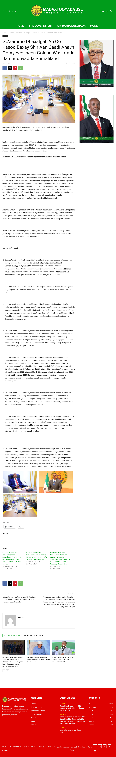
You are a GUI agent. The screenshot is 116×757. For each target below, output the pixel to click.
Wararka (11, 33)
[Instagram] (6, 11)
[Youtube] (16, 11)
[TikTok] (9, 11)
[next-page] (7, 670)
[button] (107, 11)
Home (4, 33)
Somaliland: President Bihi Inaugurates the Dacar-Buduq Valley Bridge (72, 708)
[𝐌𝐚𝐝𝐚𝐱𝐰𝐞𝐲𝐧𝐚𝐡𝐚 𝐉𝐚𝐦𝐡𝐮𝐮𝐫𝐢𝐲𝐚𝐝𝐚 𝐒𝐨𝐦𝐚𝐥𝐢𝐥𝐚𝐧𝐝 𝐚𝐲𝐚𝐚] (38, 647)
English (62, 703)
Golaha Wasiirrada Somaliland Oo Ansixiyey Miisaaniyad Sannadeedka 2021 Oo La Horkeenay (36, 555)
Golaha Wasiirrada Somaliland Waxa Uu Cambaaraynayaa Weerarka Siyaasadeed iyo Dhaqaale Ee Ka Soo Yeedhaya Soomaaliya (60, 558)
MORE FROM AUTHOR (33, 635)
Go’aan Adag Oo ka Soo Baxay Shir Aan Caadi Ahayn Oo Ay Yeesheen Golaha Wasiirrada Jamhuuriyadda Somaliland (19, 599)
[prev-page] (3, 670)
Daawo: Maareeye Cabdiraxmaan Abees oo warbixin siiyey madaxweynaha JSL (63, 659)
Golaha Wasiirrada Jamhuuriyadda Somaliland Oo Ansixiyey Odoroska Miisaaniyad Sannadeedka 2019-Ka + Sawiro (12, 558)
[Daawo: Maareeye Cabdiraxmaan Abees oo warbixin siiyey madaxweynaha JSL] (63, 647)
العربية (62, 727)
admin (20, 617)
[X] (13, 11)
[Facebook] (3, 11)
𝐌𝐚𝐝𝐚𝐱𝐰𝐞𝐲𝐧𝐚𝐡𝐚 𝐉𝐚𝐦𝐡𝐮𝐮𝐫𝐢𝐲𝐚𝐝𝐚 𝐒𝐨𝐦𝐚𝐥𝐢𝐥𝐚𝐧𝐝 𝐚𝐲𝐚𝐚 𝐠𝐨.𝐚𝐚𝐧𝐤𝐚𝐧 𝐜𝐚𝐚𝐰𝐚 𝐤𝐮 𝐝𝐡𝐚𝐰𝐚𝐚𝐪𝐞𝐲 (38, 659)
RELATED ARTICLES (12, 635)
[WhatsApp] (20, 68)
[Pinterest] (15, 68)
